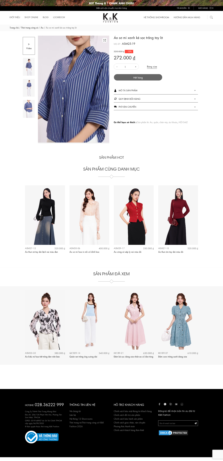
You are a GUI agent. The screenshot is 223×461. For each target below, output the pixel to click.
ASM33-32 (30, 352)
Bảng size (152, 66)
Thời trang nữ (75, 422)
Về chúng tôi (75, 411)
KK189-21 (119, 352)
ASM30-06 (74, 248)
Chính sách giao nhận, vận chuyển (129, 422)
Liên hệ (72, 414)
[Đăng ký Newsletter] (196, 423)
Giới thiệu (14, 17)
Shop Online (31, 17)
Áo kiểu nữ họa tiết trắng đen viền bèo (42, 356)
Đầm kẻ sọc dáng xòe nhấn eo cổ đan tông (133, 356)
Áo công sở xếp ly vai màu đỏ (127, 251)
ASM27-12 (30, 248)
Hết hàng (138, 77)
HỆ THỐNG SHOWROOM (156, 17)
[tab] (156, 90)
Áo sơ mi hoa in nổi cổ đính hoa (84, 251)
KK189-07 (163, 352)
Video (29, 48)
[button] (156, 90)
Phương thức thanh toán (124, 426)
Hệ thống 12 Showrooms (81, 418)
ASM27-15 (163, 248)
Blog (46, 17)
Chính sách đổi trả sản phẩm (127, 414)
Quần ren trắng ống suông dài (83, 356)
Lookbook (59, 17)
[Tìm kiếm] (211, 16)
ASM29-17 (119, 248)
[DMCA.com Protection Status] (173, 432)
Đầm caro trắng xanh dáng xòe (172, 356)
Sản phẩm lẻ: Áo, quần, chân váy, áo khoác (157, 122)
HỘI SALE (183, 122)
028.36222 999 (49, 404)
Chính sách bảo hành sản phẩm (128, 418)
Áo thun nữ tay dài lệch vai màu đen (41, 251)
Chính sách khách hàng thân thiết (129, 430)
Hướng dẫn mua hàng (187, 17)
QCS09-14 (74, 352)
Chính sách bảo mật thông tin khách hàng (133, 411)
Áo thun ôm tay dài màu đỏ (170, 251)
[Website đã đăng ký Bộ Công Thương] (42, 436)
